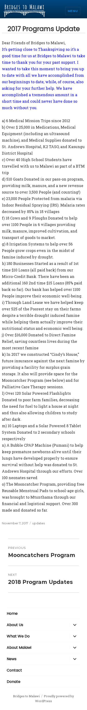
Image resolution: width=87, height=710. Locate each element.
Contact (14, 670)
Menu (73, 11)
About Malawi (19, 647)
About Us (15, 624)
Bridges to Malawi (26, 696)
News (11, 659)
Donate (13, 681)
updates (38, 523)
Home (12, 613)
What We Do (18, 636)
